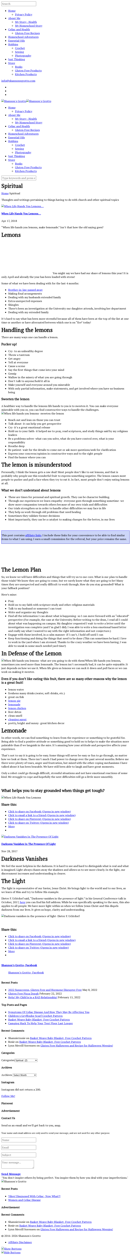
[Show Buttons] (11, 1249)
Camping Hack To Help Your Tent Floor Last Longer (40, 1023)
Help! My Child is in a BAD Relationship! (32, 997)
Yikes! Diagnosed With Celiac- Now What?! (34, 1196)
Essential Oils (16, 40)
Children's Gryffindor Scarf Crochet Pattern (35, 1016)
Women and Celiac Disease (24, 1200)
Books (18, 67)
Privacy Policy (23, 14)
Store (11, 63)
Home (12, 11)
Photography (23, 55)
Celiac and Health (19, 29)
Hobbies (13, 44)
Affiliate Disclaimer (20, 1242)
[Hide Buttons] (10, 1252)
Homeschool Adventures (23, 37)
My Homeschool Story (28, 26)
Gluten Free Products (28, 70)
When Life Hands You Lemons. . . (21, 213)
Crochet (20, 48)
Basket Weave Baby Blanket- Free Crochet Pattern (39, 1019)
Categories (7, 1060)
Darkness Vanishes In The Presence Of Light (28, 844)
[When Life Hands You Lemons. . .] (22, 206)
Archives (6, 1075)
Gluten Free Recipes (27, 33)
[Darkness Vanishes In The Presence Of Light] (30, 836)
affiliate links (33, 535)
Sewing (19, 52)
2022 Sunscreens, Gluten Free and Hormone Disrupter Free (45, 990)
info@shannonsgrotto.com (18, 81)
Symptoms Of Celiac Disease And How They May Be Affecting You (48, 1012)
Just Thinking (16, 59)
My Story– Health (26, 22)
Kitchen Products (26, 74)
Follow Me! (8, 1096)
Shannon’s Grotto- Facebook (19, 965)
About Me (14, 18)
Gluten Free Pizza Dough (23, 993)
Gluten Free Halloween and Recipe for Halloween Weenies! (76, 1045)
